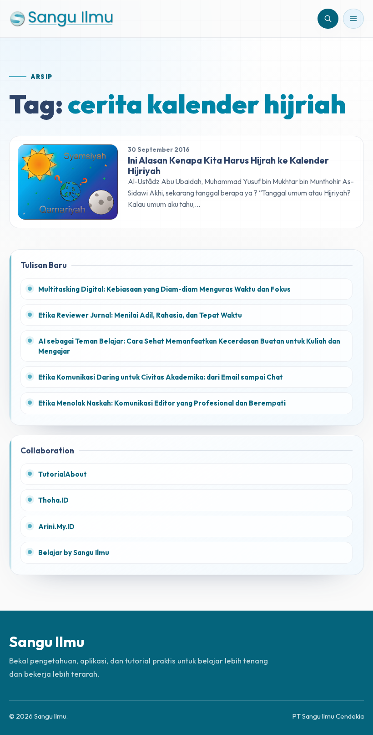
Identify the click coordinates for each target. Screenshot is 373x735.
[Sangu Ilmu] (61, 18)
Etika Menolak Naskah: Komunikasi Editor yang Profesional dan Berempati (162, 403)
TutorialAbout (62, 474)
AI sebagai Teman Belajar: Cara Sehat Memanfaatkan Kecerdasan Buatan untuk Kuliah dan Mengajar (189, 346)
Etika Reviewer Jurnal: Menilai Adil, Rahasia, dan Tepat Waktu (140, 315)
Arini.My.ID (56, 526)
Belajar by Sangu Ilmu (73, 552)
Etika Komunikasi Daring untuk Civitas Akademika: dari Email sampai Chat (160, 377)
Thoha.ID (53, 500)
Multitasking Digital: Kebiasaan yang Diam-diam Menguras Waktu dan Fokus (164, 289)
